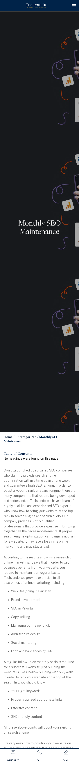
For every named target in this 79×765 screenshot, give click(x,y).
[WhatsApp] (13, 752)
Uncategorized (25, 437)
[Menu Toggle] (73, 5)
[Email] (66, 752)
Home (8, 437)
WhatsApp (13, 760)
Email (65, 760)
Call (39, 760)
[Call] (39, 752)
